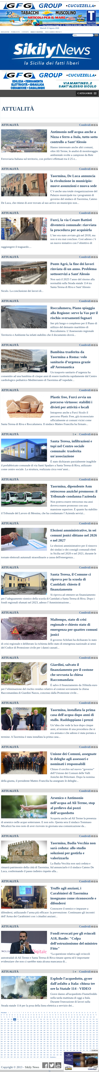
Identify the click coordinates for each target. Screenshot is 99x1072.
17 (46, 1012)
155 (64, 1021)
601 (51, 1055)
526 (2, 1050)
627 (38, 1057)
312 (87, 1032)
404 (94, 1039)
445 (31, 1043)
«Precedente (4, 1012)
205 (31, 1026)
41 (14, 1015)
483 (57, 1046)
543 (57, 1050)
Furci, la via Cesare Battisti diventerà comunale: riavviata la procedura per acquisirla (73, 225)
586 (2, 1055)
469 (11, 1046)
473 (25, 1046)
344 (94, 1035)
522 (87, 1048)
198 (8, 1026)
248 (74, 1028)
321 (18, 1035)
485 (64, 1046)
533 (25, 1050)
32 (87, 1012)
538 (41, 1050)
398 (74, 1039)
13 (36, 1012)
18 (49, 1012)
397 (71, 1039)
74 (6, 1017)
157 (71, 1021)
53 (47, 1015)
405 (97, 1039)
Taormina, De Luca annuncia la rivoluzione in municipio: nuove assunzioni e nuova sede (73, 181)
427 (71, 1041)
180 (48, 1023)
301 (51, 1032)
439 (11, 1043)
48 (33, 1015)
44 (23, 1015)
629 (44, 1057)
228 (8, 1028)
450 (48, 1043)
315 (97, 1032)
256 (2, 1030)
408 (8, 1041)
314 (94, 1032)
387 (38, 1039)
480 (48, 1046)
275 (64, 1030)
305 (64, 1032)
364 (61, 1037)
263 (25, 1030)
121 (51, 1019)
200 (15, 1026)
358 (41, 1037)
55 (52, 1015)
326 (34, 1035)
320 (15, 1035)
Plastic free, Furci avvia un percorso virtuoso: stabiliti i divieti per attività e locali (71, 402)
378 (8, 1039)
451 (51, 1043)
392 (54, 1039)
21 (57, 1012)
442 (21, 1043)
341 (84, 1035)
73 (4, 1017)
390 (48, 1039)
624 (28, 1057)
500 (15, 1048)
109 (11, 1019)
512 (54, 1048)
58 (60, 1015)
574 (61, 1052)
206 (34, 1026)
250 (80, 1028)
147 (38, 1021)
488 (74, 1046)
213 (57, 1026)
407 (5, 1041)
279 (77, 1030)
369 (77, 1037)
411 (18, 1041)
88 (44, 1017)
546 (67, 1050)
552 (87, 1050)
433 (90, 1041)
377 (5, 1039)
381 (18, 1039)
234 (28, 1028)
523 (90, 1048)
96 (66, 1017)
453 (57, 1043)
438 (8, 1043)
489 (77, 1046)
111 (18, 1019)
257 (5, 1030)
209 (44, 1026)
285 (97, 1030)
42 (17, 1015)
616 (2, 1057)
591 (18, 1055)
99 (74, 1017)
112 (21, 1019)
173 (25, 1023)
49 (36, 1015)
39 (9, 1015)
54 (50, 1015)
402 (87, 1039)
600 (48, 1055)
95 (63, 1017)
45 (25, 1015)
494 (94, 1046)
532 (21, 1050)
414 (28, 1041)
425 (64, 1041)
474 (28, 1046)
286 (2, 1032)
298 (41, 1032)
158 (74, 1021)
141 (18, 1021)
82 (28, 1017)
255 (97, 1028)
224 (94, 1026)
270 (48, 1030)
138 (8, 1021)
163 (90, 1021)
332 (54, 1035)
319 (11, 1035)
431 (84, 1041)
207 (38, 1026)
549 (77, 1050)
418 (41, 1041)
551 (84, 1050)
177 (38, 1023)
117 (37, 1019)
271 (51, 1030)
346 (2, 1037)
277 (71, 1030)
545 (64, 1050)
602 (54, 1055)
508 (41, 1048)
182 (54, 1023)
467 (5, 1046)
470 (15, 1046)
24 (65, 1012)
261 (18, 1030)
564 (28, 1052)
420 (48, 1041)
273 (57, 1030)
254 (94, 1028)
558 (8, 1052)
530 (15, 1050)
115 (31, 1019)
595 (31, 1055)
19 (52, 1012)
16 (44, 1012)
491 (84, 1046)
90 (50, 1017)
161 (84, 1021)
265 (31, 1030)
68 (88, 1015)
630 (48, 1057)
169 (11, 1023)
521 (84, 1048)
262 (21, 1030)
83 (31, 1017)
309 (77, 1032)
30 (82, 1012)
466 (2, 1046)
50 (39, 1015)
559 (11, 1052)
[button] (87, 93)
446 (34, 1043)
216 (67, 1026)
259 (11, 1030)
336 (67, 1035)
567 (38, 1052)
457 (71, 1043)
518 (74, 1048)
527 (5, 1050)
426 (67, 1041)
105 (94, 1017)
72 (1, 1017)
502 (21, 1048)
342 (87, 1035)
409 (11, 1041)
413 (25, 1041)
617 (5, 1057)
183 (57, 1023)
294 (28, 1032)
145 (31, 1021)
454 (61, 1043)
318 (8, 1035)
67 (85, 1015)
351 (18, 1037)
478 (41, 1046)
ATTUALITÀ (18, 109)
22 (60, 1012)
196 (2, 1026)
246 (67, 1028)
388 (41, 1039)
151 (51, 1021)
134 (93, 1019)
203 (25, 1026)
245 (64, 1028)
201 (18, 1026)
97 (69, 1017)
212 (54, 1026)
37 (4, 1015)
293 (25, 1032)
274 (61, 1030)
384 (28, 1039)
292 (21, 1032)
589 (11, 1055)
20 (55, 1012)
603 (57, 1055)
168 (8, 1023)
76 (12, 1017)
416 (34, 1041)
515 (64, 1048)
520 (80, 1048)
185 (64, 1023)
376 (2, 1039)
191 (84, 1023)
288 (8, 1032)
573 (57, 1052)
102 (84, 1017)
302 (54, 1032)
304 (61, 1032)
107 (5, 1019)
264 (28, 1030)
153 (57, 1021)
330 (48, 1035)
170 (15, 1023)
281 (84, 1030)
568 (41, 1052)
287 (5, 1032)
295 (31, 1032)
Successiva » (53, 1057)
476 (34, 1046)
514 (61, 1048)
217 (71, 1026)
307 (71, 1032)
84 (33, 1017)
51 (42, 1015)
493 (90, 1046)
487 (71, 1046)
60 (66, 1015)
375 (97, 1037)
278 (74, 1030)
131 (83, 1019)
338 (74, 1035)
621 (18, 1057)
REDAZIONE (5, 32)
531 (18, 1050)
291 (18, 1032)
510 (48, 1048)
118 (41, 1019)
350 (15, 1037)
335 (64, 1035)
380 (15, 1039)
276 (67, 1030)
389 (44, 1039)
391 (51, 1039)
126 (67, 1019)
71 (96, 1015)
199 (11, 1026)
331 (51, 1035)
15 (41, 1012)
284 (94, 1030)
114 (28, 1019)
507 (38, 1048)
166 (2, 1023)
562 (21, 1052)
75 (9, 1017)
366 (67, 1037)
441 (18, 1043)
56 (55, 1015)
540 (48, 1050)
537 (38, 1050)
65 (79, 1015)
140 (15, 1021)
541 (51, 1050)
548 (74, 1050)
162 (87, 1021)
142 (21, 1021)
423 (57, 1041)
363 (57, 1037)
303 (57, 1032)
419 (44, 1041)
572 (54, 1052)
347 (5, 1037)
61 (69, 1015)
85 (36, 1017)
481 (51, 1046)
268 (41, 1030)
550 (80, 1050)
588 (8, 1055)
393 (57, 1039)
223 (90, 1026)
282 (87, 1030)
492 (87, 1046)
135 (97, 1019)
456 (67, 1043)
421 (51, 1041)
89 (47, 1017)
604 (61, 1055)
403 (90, 1039)
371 (84, 1037)
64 (77, 1015)
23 (63, 1012)
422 (54, 1041)
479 (44, 1046)
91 (52, 1017)
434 (94, 1041)
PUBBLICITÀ (15, 32)
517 (71, 1048)
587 (5, 1055)
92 (55, 1017)
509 (44, 1048)
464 (94, 1043)
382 (21, 1039)
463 (90, 1043)
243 (57, 1028)
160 (80, 1021)
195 (97, 1023)
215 (64, 1026)
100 (77, 1017)
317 (5, 1035)
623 (25, 1057)
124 (60, 1019)
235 (31, 1028)
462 (87, 1043)
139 (11, 1021)
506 (34, 1048)
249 (77, 1028)
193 (90, 1023)
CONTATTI (25, 32)
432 (87, 1041)
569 (44, 1052)
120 (47, 1019)
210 (48, 1026)
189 (77, 1023)
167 (5, 1023)
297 (38, 1032)
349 (11, 1037)
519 (77, 1048)
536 (34, 1050)
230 (15, 1028)
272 (54, 1030)
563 (25, 1052)
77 (14, 1017)
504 (28, 1048)
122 (54, 1019)
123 (57, 1019)
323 (25, 1035)
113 (24, 1019)
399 (77, 1039)
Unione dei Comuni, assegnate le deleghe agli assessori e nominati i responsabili (73, 759)
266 (34, 1030)
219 (77, 1026)
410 (15, 1041)
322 (21, 1035)
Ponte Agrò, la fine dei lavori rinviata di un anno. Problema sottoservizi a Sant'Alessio (73, 269)
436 (2, 1043)
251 (84, 1028)
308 (74, 1032)
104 (90, 1017)
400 (80, 1039)
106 (2, 1019)
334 (61, 1035)
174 (28, 1023)
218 (74, 1026)
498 (8, 1048)
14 (38, 1012)
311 (84, 1032)
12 (33, 1012)
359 (44, 1037)
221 (84, 1026)
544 (61, 1050)
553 (90, 1050)
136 (2, 1021)
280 (80, 1030)
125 (64, 1019)
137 (5, 1021)
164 (94, 1021)
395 (64, 1039)
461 (84, 1043)
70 (93, 1015)
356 (34, 1037)
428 (74, 1041)
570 (48, 1052)
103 (87, 1017)
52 (44, 1015)
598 (41, 1055)
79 (20, 1017)
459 (77, 1043)
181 (51, 1023)
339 (77, 1035)
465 (97, 1043)
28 (76, 1012)
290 (15, 1032)
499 (11, 1048)
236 (34, 1028)
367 (71, 1037)
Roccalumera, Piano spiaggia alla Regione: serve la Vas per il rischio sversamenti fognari (74, 313)
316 (2, 1035)
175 (31, 1023)
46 (28, 1015)
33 (90, 1012)
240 (48, 1028)
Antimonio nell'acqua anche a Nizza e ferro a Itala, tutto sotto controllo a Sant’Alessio (74, 137)
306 (67, 1032)
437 (5, 1043)
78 (17, 1017)
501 (18, 1048)
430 (80, 1041)
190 (80, 1023)
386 (34, 1039)
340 (80, 1035)
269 (44, 1030)
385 (31, 1039)
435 (97, 1041)
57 (58, 1015)
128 (74, 1019)
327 (38, 1035)
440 (15, 1043)
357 (38, 1037)
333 (57, 1035)
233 (25, 1028)
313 (90, 1032)
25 (68, 1012)
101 (81, 1017)
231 (18, 1028)
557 (5, 1052)
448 (41, 1043)
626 (34, 1057)
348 (8, 1037)
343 (90, 1035)
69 (90, 1015)
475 (31, 1046)
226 (2, 1028)
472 (21, 1046)
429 (77, 1041)
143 (25, 1021)
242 (54, 1028)
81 (25, 1017)
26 (71, 1012)
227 (5, 1028)
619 (11, 1057)
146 (34, 1021)
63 (74, 1015)
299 (44, 1032)
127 (70, 1019)
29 (79, 1012)
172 (21, 1023)
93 (58, 1017)
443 (25, 1043)
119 (44, 1019)
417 (38, 1041)
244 (61, 1028)
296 (34, 1032)
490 (80, 1046)
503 (25, 1048)
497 (5, 1048)
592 (21, 1055)
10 (28, 1012)
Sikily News (32, 1067)
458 (74, 1043)
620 (15, 1057)
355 (31, 1037)
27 (74, 1012)
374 (94, 1037)
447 (38, 1043)
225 (97, 1026)
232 (21, 1028)
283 (90, 1030)
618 (8, 1057)
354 (28, 1037)
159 (77, 1021)
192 (87, 1023)
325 (31, 1035)
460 (80, 1043)
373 (90, 1037)
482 (54, 1046)
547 (71, 1050)
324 (28, 1035)
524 (94, 1048)
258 (8, 1030)
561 (18, 1052)
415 (31, 1041)
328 (41, 1035)
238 (41, 1028)
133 (90, 1019)
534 (28, 1050)
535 (31, 1050)
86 (39, 1017)
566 (34, 1052)
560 (15, 1052)
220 (80, 1026)
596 (34, 1055)
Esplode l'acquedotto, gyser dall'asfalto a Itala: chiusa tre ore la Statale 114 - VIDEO (72, 983)
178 (41, 1023)
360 (48, 1037)
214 (61, 1026)
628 (41, 1057)
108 (8, 1019)
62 (71, 1015)
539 (44, 1050)
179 (44, 1023)
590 (15, 1055)
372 (87, 1037)
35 (95, 1012)
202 (21, 1026)
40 (12, 1015)
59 (63, 1015)
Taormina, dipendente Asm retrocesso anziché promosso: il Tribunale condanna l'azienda (73, 491)
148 (41, 1021)
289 (11, 1032)
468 (8, 1046)
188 (74, 1023)
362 (54, 1037)
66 (82, 1015)
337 (71, 1035)
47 (31, 1015)
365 (64, 1037)
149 (44, 1021)
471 (18, 1046)
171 (18, 1023)
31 (84, 1012)
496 (2, 1048)
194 (94, 1023)
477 (38, 1046)
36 (1, 1015)
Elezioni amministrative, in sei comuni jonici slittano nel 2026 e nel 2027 (73, 535)
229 (11, 1028)
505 (31, 1048)
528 (8, 1050)
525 (97, 1048)
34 (92, 1012)
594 (28, 1055)
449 (44, 1043)
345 (97, 1035)
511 (51, 1048)
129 (77, 1019)
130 (80, 1019)
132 (87, 1019)
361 (51, 1037)
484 (61, 1046)
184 (61, 1023)
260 (15, 1030)
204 (28, 1026)
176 (34, 1023)
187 (71, 1023)
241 (51, 1028)
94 (60, 1017)
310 (80, 1032)
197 (5, 1026)
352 (21, 1037)
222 (87, 1026)
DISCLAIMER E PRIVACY (53, 32)
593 (25, 1055)
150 (48, 1021)
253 (90, 1028)
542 (54, 1050)
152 (54, 1021)
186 (67, 1023)
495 (97, 1046)
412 (21, 1041)
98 (71, 1017)
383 (25, 1039)
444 (28, 1043)
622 (21, 1057)
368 (74, 1037)
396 (67, 1039)
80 (23, 1017)
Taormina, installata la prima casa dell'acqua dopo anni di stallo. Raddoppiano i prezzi (72, 715)
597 (38, 1055)
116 (34, 1019)
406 (2, 1041)
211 (51, 1026)
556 (2, 1052)
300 (48, 1032)
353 (25, 1037)
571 (51, 1052)
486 (67, 1046)
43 (20, 1015)
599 (44, 1055)
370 (80, 1037)
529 (11, 1050)
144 (28, 1021)
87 (42, 1017)
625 (31, 1057)
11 (30, 1012)
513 (57, 1048)
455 (64, 1043)
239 (44, 1028)
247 (71, 1028)
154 (61, 1021)
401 (84, 1039)
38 (6, 1015)
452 (54, 1043)
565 (31, 1052)
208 (41, 1026)
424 (61, 1041)
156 (67, 1021)
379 (11, 1039)
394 (61, 1039)
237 (38, 1028)
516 (67, 1048)
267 (38, 1030)
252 (87, 1028)
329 (44, 1035)
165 (97, 1021)
